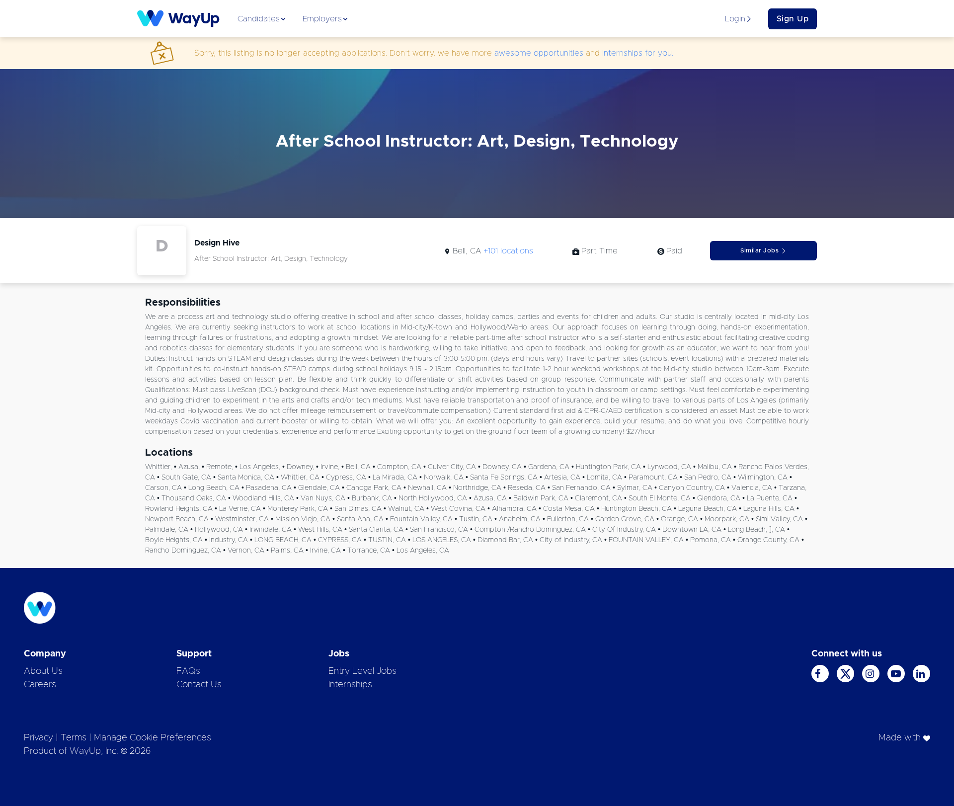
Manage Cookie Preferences (152, 737)
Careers (40, 684)
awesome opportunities (538, 53)
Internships (350, 684)
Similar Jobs (759, 250)
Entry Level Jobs (362, 671)
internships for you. (637, 53)
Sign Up (793, 19)
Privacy (38, 737)
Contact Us (199, 684)
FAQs (188, 671)
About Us (43, 671)
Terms (73, 737)
